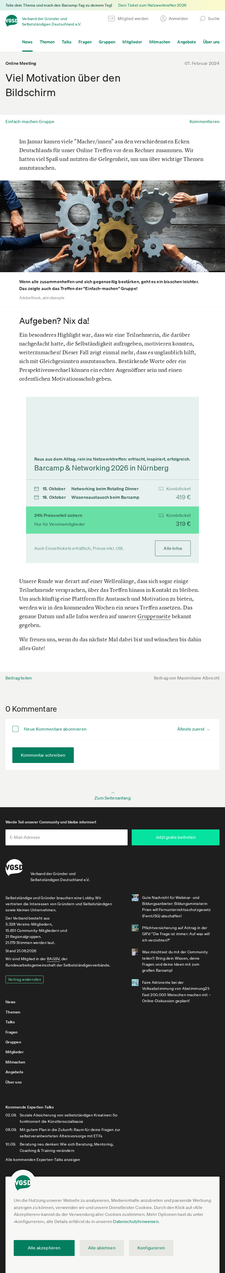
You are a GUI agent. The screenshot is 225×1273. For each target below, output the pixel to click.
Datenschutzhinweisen (135, 1221)
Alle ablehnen (102, 1247)
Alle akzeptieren (44, 1247)
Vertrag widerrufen (24, 979)
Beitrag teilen (18, 678)
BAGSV (53, 958)
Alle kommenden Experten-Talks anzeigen (42, 1159)
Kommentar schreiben (43, 755)
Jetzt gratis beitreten (176, 837)
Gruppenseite (153, 616)
